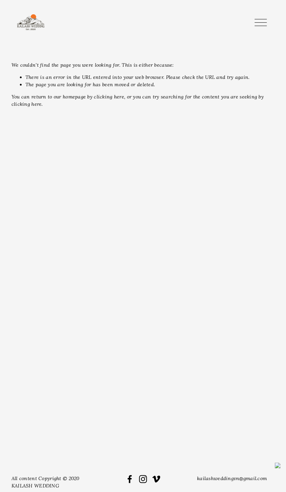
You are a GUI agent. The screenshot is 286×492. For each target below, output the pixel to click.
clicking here (109, 97)
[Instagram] (143, 479)
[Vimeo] (156, 479)
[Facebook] (130, 479)
